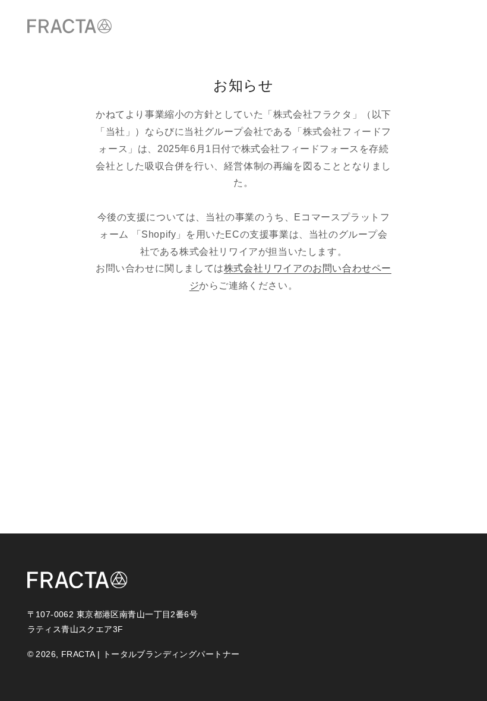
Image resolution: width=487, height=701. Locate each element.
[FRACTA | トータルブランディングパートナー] (69, 26)
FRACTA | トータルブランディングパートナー (150, 654)
